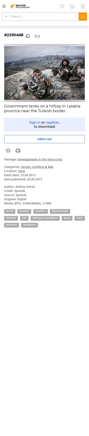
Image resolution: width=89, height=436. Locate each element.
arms (9, 211)
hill (24, 218)
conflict (40, 211)
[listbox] (8, 150)
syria (67, 218)
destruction (60, 211)
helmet (11, 218)
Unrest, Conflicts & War (37, 167)
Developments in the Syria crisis (40, 159)
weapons (29, 225)
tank (80, 218)
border (24, 211)
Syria (21, 171)
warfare (11, 225)
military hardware (45, 218)
